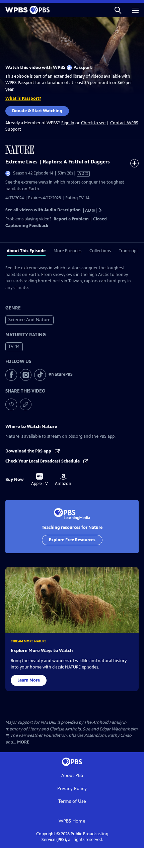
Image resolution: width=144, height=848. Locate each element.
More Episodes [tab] (67, 251)
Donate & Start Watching (37, 111)
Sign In (67, 123)
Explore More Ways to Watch (42, 650)
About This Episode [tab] (26, 251)
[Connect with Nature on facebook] (11, 375)
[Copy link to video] (25, 404)
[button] (118, 10)
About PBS (72, 775)
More (23, 742)
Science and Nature (29, 320)
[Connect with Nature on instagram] (25, 375)
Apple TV (39, 479)
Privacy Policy (72, 788)
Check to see (93, 123)
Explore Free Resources (72, 540)
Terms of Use (72, 801)
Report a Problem (71, 219)
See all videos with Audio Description (48, 210)
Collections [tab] (100, 251)
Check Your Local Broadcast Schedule (43, 461)
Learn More (28, 680)
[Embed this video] (11, 404)
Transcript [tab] (128, 251)
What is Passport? (23, 98)
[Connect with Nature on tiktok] (40, 375)
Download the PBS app (28, 451)
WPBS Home (72, 821)
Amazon (63, 480)
